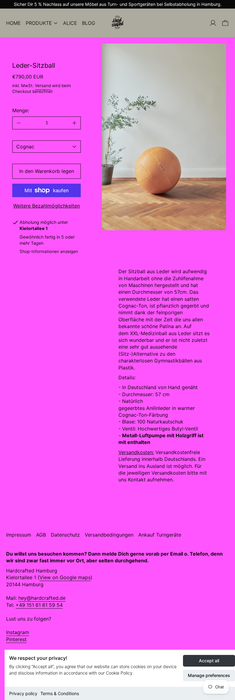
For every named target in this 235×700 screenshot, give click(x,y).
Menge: (20, 110)
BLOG (88, 23)
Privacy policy (23, 693)
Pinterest (16, 639)
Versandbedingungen (109, 535)
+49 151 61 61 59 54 (39, 605)
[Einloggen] (213, 23)
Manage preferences (209, 675)
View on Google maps (65, 577)
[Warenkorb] (225, 23)
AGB (41, 535)
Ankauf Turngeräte (159, 535)
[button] (164, 137)
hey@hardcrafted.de (41, 598)
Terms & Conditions (59, 693)
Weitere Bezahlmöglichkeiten (46, 206)
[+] (74, 123)
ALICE (70, 23)
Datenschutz (65, 535)
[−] (18, 123)
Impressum (18, 535)
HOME (13, 23)
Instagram (17, 632)
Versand (43, 85)
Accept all (209, 660)
